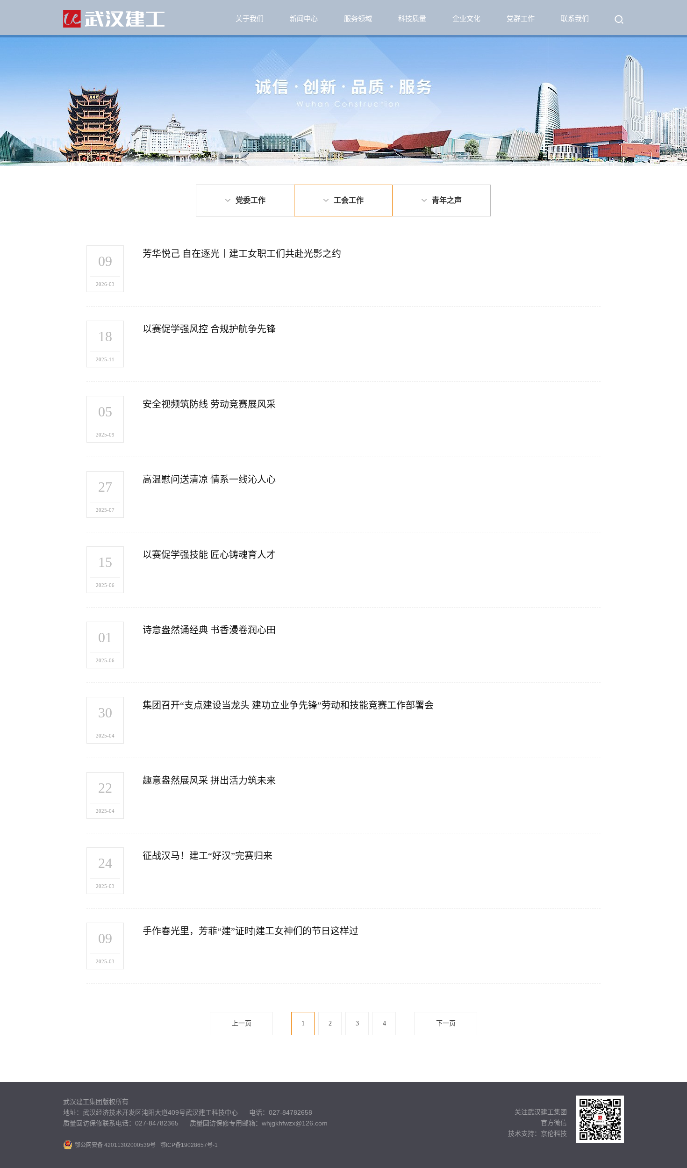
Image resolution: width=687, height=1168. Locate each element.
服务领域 (358, 18)
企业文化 (466, 18)
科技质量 (412, 18)
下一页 (446, 1023)
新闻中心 (304, 18)
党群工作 (521, 18)
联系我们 (575, 18)
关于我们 (250, 18)
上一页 (241, 1023)
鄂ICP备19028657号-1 (189, 1145)
